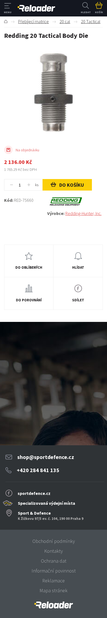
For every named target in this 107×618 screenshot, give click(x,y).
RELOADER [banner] (36, 8)
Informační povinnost (54, 571)
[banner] (53, 605)
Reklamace (53, 580)
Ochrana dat (53, 561)
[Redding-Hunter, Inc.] (75, 201)
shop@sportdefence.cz (45, 456)
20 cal (65, 21)
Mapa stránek (53, 590)
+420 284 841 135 (38, 470)
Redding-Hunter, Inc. (83, 213)
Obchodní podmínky (53, 541)
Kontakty (53, 551)
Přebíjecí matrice (33, 21)
